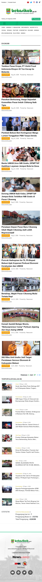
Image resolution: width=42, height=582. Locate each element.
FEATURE (15, 30)
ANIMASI (9, 27)
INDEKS (23, 33)
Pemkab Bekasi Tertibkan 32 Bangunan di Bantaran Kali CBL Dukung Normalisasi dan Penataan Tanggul (27, 413)
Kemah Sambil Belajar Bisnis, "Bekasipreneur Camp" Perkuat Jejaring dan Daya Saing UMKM (20, 327)
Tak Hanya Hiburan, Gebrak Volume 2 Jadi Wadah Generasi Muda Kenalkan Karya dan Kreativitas (27, 426)
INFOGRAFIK (25, 27)
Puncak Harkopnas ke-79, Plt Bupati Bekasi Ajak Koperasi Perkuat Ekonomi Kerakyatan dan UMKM (20, 263)
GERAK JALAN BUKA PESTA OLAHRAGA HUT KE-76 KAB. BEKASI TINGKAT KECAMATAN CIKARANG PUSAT (27, 464)
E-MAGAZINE (16, 27)
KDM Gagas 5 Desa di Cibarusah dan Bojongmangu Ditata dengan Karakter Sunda (27, 400)
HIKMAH (36, 30)
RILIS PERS (16, 33)
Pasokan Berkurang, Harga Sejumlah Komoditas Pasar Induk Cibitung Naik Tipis (19, 102)
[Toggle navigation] (4, 23)
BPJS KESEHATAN (7, 33)
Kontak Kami (12, 2)
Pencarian (36, 19)
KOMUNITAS (23, 30)
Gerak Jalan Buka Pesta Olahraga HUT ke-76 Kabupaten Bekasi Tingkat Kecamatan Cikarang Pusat (27, 387)
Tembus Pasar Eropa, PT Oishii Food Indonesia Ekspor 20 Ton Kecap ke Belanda (19, 69)
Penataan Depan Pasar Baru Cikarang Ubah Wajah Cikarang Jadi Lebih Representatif (19, 230)
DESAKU (9, 30)
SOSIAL (4, 30)
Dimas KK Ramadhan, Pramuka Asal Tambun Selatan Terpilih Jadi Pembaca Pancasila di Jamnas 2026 (27, 451)
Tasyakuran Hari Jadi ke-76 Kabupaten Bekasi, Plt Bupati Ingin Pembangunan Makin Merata (27, 477)
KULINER (30, 30)
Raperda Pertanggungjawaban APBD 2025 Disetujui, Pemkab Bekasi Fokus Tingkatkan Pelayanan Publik (27, 490)
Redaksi (4, 2)
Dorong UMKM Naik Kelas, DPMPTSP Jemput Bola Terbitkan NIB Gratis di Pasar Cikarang (19, 196)
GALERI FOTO (34, 27)
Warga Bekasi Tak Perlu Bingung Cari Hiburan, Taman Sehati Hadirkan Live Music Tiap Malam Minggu (27, 502)
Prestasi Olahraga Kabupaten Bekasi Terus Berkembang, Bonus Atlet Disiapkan (26, 438)
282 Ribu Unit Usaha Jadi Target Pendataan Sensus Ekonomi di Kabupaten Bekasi (17, 360)
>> (39, 375)
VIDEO (3, 27)
